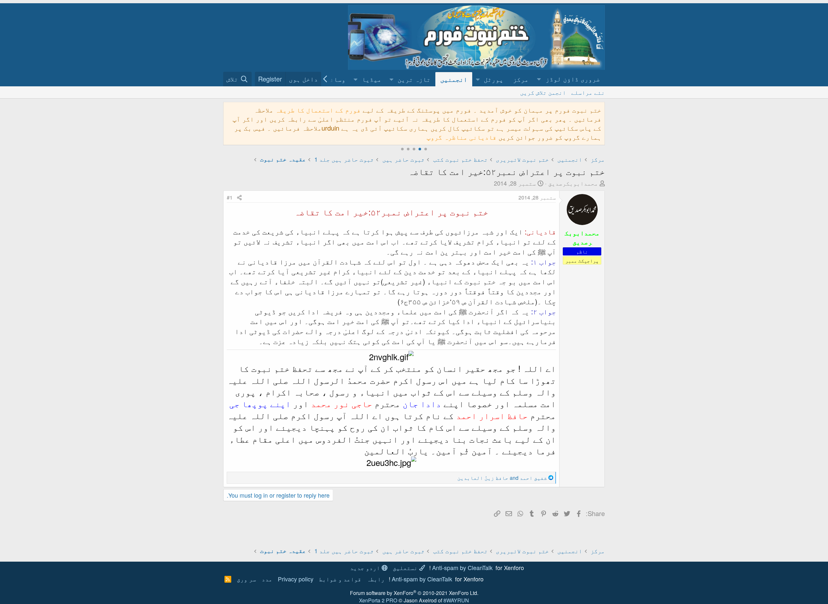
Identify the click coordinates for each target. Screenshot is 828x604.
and (502, 477)
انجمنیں (453, 79)
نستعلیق (406, 567)
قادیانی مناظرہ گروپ (461, 137)
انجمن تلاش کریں (543, 92)
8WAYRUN (456, 600)
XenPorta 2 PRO (378, 600)
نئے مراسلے (588, 92)
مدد (267, 579)
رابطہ (376, 579)
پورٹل (493, 79)
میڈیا (371, 79)
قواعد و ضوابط (340, 579)
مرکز (520, 79)
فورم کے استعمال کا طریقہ (318, 109)
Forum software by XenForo (414, 593)
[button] (569, 79)
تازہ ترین (414, 79)
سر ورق (246, 579)
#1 (230, 197)
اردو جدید (366, 567)
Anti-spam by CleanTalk (462, 567)
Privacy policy (295, 579)
